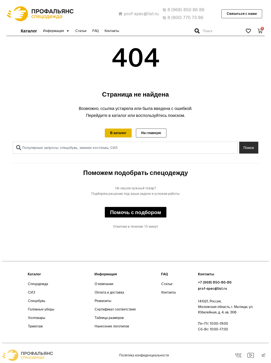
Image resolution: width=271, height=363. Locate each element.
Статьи (80, 31)
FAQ (95, 31)
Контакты (112, 31)
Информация (53, 31)
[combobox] (217, 31)
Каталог (29, 30)
